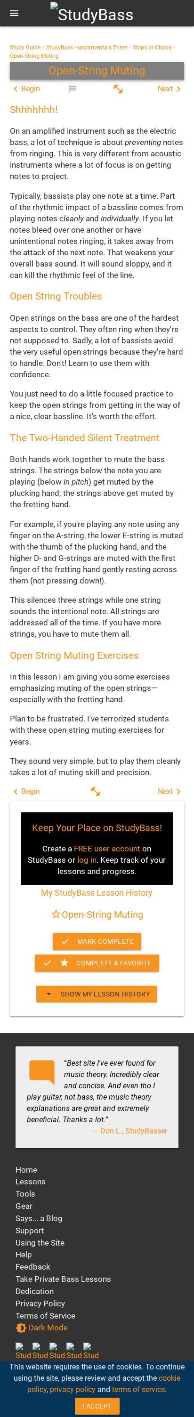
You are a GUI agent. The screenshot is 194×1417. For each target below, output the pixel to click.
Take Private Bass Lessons (63, 1279)
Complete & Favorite (97, 963)
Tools (25, 1193)
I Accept (97, 1406)
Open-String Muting (34, 56)
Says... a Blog (39, 1218)
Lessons (31, 1181)
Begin (25, 89)
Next (171, 89)
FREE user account (107, 848)
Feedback (33, 1266)
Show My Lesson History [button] (97, 994)
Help (24, 1254)
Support (30, 1230)
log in (87, 860)
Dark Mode (42, 1328)
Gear (24, 1206)
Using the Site (40, 1242)
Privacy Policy (40, 1303)
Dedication (35, 1291)
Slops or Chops (152, 47)
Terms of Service (45, 1315)
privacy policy (73, 1389)
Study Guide (25, 47)
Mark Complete (97, 941)
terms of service (138, 1389)
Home (26, 1169)
